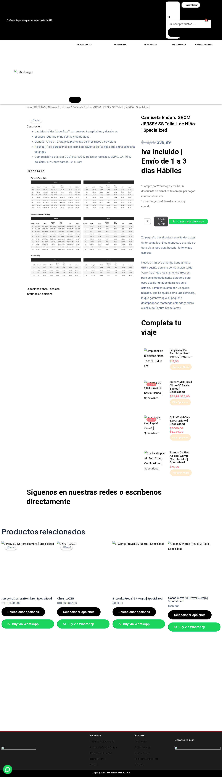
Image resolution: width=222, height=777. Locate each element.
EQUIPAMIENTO (120, 44)
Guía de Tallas (35, 171)
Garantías (139, 764)
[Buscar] (175, 32)
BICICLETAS (87, 44)
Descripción (33, 126)
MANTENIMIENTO (179, 44)
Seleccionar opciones (23, 612)
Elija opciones (180, 402)
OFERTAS (208, 44)
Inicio (29, 107)
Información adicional (39, 293)
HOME (79, 44)
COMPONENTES (150, 44)
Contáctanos (141, 741)
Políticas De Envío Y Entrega (103, 747)
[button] (82, 126)
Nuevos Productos (59, 107)
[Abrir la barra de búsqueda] (169, 17)
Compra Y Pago (142, 753)
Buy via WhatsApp (25, 624)
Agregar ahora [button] (180, 367)
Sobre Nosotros (142, 747)
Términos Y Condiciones (102, 741)
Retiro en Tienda (98, 759)
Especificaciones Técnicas (43, 288)
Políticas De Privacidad (101, 753)
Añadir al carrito (161, 221)
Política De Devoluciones (146, 759)
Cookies (94, 764)
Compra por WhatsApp (190, 221)
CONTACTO (200, 44)
